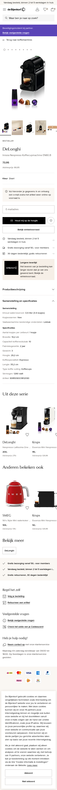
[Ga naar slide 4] (16, 50)
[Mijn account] (37, 9)
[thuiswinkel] (38, 682)
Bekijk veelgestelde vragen (16, 32)
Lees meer (32, 765)
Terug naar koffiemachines (19, 39)
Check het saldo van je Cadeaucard (25, 626)
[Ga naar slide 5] (20, 50)
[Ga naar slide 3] (12, 50)
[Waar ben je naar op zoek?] (6, 18)
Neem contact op (16, 644)
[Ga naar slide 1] (4, 50)
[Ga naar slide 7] (27, 50)
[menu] (4, 9)
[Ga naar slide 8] (31, 50)
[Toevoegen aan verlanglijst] (50, 220)
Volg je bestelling (16, 596)
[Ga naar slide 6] (23, 50)
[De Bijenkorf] (16, 9)
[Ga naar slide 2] (8, 50)
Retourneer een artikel (19, 602)
